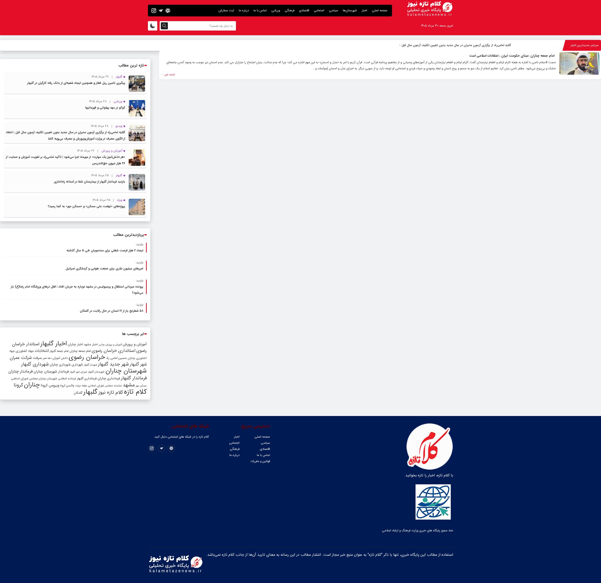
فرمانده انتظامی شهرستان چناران (57, 378)
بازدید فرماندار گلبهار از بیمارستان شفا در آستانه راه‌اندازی (89, 181)
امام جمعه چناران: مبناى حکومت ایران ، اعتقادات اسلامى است (512, 55)
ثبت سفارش (226, 10)
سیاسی (333, 10)
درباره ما (244, 10)
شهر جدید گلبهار (113, 364)
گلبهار (90, 392)
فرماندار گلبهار (134, 378)
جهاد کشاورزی (25, 351)
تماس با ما (260, 10)
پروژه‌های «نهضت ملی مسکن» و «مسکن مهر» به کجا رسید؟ (86, 206)
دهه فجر (47, 358)
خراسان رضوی (87, 357)
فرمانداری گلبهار (86, 378)
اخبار (364, 10)
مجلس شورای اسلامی (24, 378)
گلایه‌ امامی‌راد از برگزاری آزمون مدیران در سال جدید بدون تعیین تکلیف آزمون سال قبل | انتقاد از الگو (447, 45)
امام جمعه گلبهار (59, 351)
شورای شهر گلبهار (78, 372)
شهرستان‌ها (350, 10)
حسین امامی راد (116, 358)
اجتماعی (319, 10)
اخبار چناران (75, 344)
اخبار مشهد (91, 344)
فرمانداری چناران (108, 378)
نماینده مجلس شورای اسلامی (105, 385)
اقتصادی (304, 10)
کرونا (18, 385)
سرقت (37, 358)
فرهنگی (289, 10)
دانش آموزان (60, 358)
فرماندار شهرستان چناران (51, 371)
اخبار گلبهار (53, 344)
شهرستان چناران (126, 371)
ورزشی (275, 10)
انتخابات (42, 351)
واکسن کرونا (67, 385)
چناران (32, 385)
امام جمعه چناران (80, 351)
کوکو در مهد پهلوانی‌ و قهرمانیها (105, 107)
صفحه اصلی (379, 10)
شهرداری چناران (60, 364)
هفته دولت (81, 386)
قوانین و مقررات (260, 461)
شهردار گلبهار (90, 365)
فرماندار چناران (20, 371)
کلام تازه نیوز (110, 392)
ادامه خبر (169, 74)
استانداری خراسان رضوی (113, 350)
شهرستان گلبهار (96, 372)
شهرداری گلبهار (35, 364)
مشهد (129, 385)
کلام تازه (135, 391)
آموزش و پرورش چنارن (110, 345)
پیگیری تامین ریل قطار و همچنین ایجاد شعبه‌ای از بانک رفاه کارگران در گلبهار (76, 83)
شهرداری (77, 364)
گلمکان (78, 392)
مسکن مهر (141, 386)
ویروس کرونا (50, 385)
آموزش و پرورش (135, 344)
